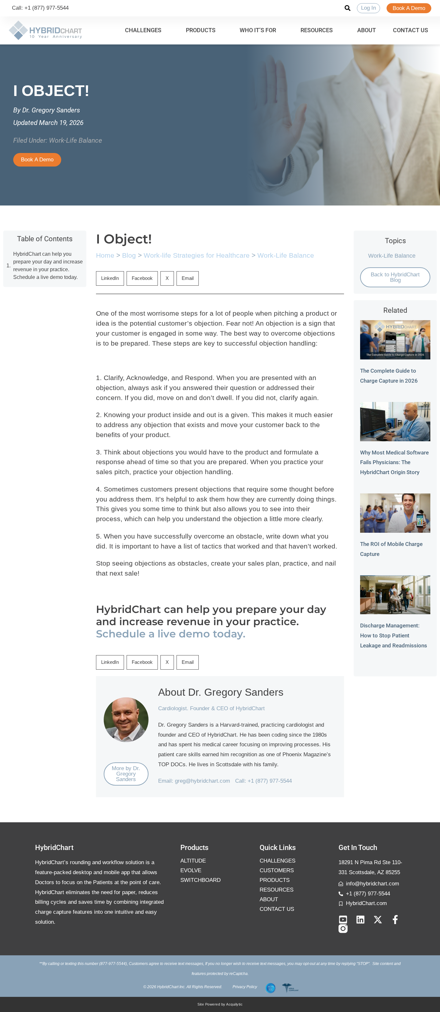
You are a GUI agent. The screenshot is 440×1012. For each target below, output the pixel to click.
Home (105, 255)
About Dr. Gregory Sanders (220, 692)
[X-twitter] (377, 919)
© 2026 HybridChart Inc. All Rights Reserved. (182, 987)
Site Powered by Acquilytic (220, 1004)
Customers (277, 870)
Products (275, 880)
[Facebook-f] (395, 919)
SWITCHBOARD (200, 880)
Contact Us (277, 909)
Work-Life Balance (75, 140)
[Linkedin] (360, 919)
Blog (129, 255)
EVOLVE (190, 870)
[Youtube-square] (343, 919)
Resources (276, 890)
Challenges (277, 861)
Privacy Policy (245, 987)
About (269, 899)
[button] (147, 30)
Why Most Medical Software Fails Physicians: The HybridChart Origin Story (394, 462)
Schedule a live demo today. (170, 633)
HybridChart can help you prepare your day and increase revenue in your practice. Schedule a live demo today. (48, 265)
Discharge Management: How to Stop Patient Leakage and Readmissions (393, 635)
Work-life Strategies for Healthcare (197, 255)
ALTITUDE (193, 861)
